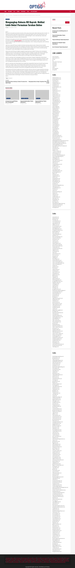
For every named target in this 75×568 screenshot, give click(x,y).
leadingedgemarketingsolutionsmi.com (60, 140)
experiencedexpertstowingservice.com (60, 487)
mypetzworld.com (56, 161)
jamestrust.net (55, 266)
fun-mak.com (55, 500)
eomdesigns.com (55, 466)
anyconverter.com (56, 272)
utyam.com (54, 190)
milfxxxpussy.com (56, 186)
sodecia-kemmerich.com (57, 499)
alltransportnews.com (56, 135)
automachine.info (56, 456)
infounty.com (55, 162)
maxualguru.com (55, 401)
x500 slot (13, 559)
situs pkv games (18, 40)
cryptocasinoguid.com (56, 139)
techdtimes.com (55, 84)
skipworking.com (55, 269)
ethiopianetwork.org (56, 423)
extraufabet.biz (55, 115)
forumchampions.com (56, 226)
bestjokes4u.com (55, 387)
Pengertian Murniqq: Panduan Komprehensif (42, 95)
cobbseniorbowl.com (56, 152)
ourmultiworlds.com (56, 221)
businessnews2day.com (57, 480)
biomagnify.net (55, 207)
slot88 (25, 562)
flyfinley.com (54, 382)
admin (7, 27)
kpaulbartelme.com (56, 491)
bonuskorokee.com (56, 516)
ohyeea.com (54, 193)
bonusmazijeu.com (56, 513)
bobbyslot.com (55, 391)
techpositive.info (55, 433)
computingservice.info (56, 431)
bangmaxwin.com (56, 299)
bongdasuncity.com (56, 402)
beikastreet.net (55, 218)
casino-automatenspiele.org (58, 263)
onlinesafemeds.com (56, 101)
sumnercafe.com (55, 182)
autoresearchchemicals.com (58, 344)
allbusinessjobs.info (56, 363)
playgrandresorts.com (56, 546)
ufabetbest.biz (55, 122)
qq (52, 60)
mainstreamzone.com (56, 418)
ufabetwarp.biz (55, 104)
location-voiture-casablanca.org (58, 490)
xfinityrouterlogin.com (56, 335)
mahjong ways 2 (29, 559)
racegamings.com (56, 541)
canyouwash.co (55, 81)
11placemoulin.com (56, 393)
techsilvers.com (55, 174)
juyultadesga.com (56, 159)
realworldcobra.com (56, 454)
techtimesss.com (55, 239)
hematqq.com (46, 560)
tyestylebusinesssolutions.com (58, 507)
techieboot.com (55, 85)
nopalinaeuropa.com (56, 206)
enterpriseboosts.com (56, 260)
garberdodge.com (56, 231)
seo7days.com (55, 287)
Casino (18, 11)
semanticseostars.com (56, 416)
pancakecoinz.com (56, 381)
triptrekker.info (55, 467)
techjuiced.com (55, 93)
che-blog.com (55, 380)
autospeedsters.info (56, 457)
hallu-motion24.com (56, 320)
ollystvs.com (54, 440)
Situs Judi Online (34, 11)
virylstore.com (55, 240)
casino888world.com (56, 501)
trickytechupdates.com (57, 338)
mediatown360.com (56, 329)
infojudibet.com (55, 370)
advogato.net (55, 256)
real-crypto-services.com (57, 160)
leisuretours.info (55, 427)
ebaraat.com (54, 92)
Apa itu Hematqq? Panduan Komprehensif (60, 47)
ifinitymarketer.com (56, 528)
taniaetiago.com (55, 199)
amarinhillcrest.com (56, 253)
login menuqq (52, 560)
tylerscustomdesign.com (57, 236)
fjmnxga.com (55, 297)
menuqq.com (8, 558)
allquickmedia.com (56, 278)
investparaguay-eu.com (57, 164)
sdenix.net (54, 252)
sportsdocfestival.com (56, 549)
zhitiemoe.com (55, 194)
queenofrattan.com (56, 445)
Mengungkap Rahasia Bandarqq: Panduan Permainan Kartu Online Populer (16, 81)
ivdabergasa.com (55, 157)
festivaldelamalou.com (56, 228)
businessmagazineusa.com (57, 476)
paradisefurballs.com (56, 406)
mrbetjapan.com (55, 283)
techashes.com (55, 80)
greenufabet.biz (55, 113)
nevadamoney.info (56, 307)
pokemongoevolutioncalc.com (58, 538)
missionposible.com (56, 332)
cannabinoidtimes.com (57, 408)
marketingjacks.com (56, 336)
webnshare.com (55, 420)
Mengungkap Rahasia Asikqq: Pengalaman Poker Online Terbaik (39, 81)
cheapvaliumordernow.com (57, 496)
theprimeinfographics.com (57, 495)
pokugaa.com (55, 543)
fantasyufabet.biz (56, 107)
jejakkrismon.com (56, 274)
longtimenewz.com (56, 531)
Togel (28, 11)
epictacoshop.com (56, 302)
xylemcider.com (55, 198)
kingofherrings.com (56, 282)
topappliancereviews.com (57, 337)
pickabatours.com (56, 365)
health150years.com (56, 243)
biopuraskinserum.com (57, 303)
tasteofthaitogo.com (56, 293)
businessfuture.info (56, 369)
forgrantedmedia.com (56, 234)
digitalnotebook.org (56, 399)
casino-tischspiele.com (57, 264)
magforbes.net (55, 249)
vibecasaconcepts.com (56, 473)
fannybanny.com (55, 526)
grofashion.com (55, 537)
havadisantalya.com (56, 83)
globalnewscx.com (56, 441)
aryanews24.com (55, 148)
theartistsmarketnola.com (57, 312)
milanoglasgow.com (56, 318)
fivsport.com (54, 177)
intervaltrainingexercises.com (58, 505)
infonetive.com (55, 300)
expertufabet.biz (55, 106)
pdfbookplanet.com (56, 444)
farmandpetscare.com (56, 429)
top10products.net (56, 364)
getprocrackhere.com (56, 524)
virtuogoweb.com (56, 97)
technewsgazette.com (56, 280)
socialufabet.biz (55, 119)
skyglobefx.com (55, 462)
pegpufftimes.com (56, 223)
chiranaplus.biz (55, 314)
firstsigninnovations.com (57, 230)
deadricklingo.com (56, 461)
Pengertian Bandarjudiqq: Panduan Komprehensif (27, 95)
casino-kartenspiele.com (57, 261)
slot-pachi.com (55, 403)
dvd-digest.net (55, 311)
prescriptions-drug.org (57, 244)
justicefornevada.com (56, 425)
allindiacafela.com (56, 324)
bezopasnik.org (55, 295)
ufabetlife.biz (55, 117)
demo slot (8, 559)
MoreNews (41, 566)
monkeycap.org (55, 251)
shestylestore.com (56, 550)
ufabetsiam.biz (55, 109)
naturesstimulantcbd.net (57, 204)
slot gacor (55, 558)
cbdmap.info (54, 372)
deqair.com (54, 173)
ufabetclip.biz (55, 105)
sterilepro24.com (55, 483)
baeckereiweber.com (56, 77)
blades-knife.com (55, 449)
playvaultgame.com (56, 545)
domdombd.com (55, 521)
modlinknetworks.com (56, 530)
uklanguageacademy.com (57, 360)
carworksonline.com (56, 238)
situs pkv (50, 558)
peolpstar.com (55, 235)
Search (53, 19)
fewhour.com (55, 414)
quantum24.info (55, 474)
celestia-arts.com (55, 225)
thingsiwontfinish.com (56, 551)
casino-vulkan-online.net (57, 327)
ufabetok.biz (55, 130)
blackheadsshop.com (56, 488)
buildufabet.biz (55, 134)
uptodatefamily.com (56, 187)
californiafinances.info (56, 304)
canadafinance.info (56, 306)
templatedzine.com (56, 178)
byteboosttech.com (56, 94)
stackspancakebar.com (57, 315)
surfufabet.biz (55, 121)
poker (53, 67)
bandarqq (54, 65)
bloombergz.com (55, 259)
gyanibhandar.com (56, 102)
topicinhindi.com (55, 359)
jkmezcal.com (55, 504)
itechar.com (54, 88)
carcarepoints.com (56, 169)
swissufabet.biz (55, 110)
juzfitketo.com (55, 200)
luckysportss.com (55, 533)
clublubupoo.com (55, 512)
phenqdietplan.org (56, 181)
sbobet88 (27, 560)
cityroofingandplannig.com (57, 156)
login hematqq (66, 560)
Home (5, 11)
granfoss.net (55, 323)
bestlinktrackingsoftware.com (58, 511)
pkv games (10, 78)
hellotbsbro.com (55, 428)
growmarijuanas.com (56, 419)
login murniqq (59, 560)
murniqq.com (39, 560)
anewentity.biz (55, 285)
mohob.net (54, 395)
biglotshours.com (56, 98)
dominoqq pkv (55, 68)
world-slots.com (55, 377)
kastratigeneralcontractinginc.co (59, 142)
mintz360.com (55, 394)
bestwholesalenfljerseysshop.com (59, 143)
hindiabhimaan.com (56, 340)
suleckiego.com (55, 346)
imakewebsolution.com (57, 378)
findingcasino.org (56, 453)
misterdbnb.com (55, 503)
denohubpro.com (55, 448)
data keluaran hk (55, 58)
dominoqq (54, 63)
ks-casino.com (55, 168)
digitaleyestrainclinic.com (57, 331)
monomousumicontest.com (58, 459)
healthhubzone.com (56, 90)
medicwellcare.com (56, 478)
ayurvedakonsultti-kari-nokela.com (59, 145)
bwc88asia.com (55, 165)
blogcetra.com (55, 437)
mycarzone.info (55, 471)
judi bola (60, 558)
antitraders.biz (55, 147)
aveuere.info (55, 407)
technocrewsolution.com (57, 245)
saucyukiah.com (55, 217)
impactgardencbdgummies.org (58, 203)
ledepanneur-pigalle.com (57, 310)
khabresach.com (55, 341)
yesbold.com (54, 89)
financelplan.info (55, 368)
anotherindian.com (56, 197)
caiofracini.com (55, 432)
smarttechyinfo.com (56, 398)
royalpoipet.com (55, 508)
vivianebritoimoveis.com (57, 248)
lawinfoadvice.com (56, 180)
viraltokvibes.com (56, 247)
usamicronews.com (56, 535)
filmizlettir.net (55, 219)
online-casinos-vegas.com (57, 333)
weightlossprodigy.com (57, 397)
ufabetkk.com (55, 277)
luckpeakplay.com (56, 534)
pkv (63, 558)
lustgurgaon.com (55, 389)
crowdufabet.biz (55, 132)
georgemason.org (56, 357)
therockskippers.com (56, 321)
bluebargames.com (56, 227)
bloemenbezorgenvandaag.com (58, 290)
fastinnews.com (55, 525)
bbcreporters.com (56, 138)
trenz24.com (54, 268)
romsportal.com (55, 547)
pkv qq (13, 558)
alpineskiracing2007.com (57, 325)
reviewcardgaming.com (57, 486)
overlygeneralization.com (57, 421)
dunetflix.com (55, 183)
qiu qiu (53, 59)
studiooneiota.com (56, 452)
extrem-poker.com (56, 166)
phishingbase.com (56, 539)
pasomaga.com (55, 202)
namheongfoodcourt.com (57, 316)
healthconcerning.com (56, 411)
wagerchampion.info (56, 458)
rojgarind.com (55, 412)
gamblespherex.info (56, 463)
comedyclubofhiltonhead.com (58, 492)
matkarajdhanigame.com (57, 374)
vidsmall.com (55, 479)
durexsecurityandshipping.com (58, 155)
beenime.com (55, 497)
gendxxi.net (54, 469)
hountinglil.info (55, 385)
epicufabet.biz (55, 127)
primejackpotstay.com (56, 542)
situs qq (30, 558)
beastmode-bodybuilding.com (58, 366)
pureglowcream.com (56, 289)
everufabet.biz (55, 131)
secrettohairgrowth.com (57, 291)
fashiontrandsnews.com (57, 136)
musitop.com (55, 189)
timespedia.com (55, 273)
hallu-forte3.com (55, 319)
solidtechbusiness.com (57, 484)
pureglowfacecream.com (57, 281)
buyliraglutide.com (56, 100)
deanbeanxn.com (55, 373)
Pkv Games (10, 11)
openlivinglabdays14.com (57, 144)
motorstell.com (55, 242)
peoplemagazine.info (56, 79)
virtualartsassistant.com (57, 493)
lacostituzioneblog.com (57, 191)
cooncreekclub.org (56, 222)
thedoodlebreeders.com (57, 170)
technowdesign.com (56, 153)
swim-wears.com (55, 232)
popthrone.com (55, 376)
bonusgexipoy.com (56, 517)
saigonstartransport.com (57, 298)
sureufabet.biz (55, 123)
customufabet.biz (56, 125)
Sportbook (23, 11)
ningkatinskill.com (56, 176)
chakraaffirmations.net (57, 386)
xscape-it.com (55, 149)
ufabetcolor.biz (55, 114)
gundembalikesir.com (56, 87)
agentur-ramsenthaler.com (58, 465)
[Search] (70, 11)
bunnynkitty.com (55, 294)
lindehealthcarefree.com (57, 361)
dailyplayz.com (55, 522)
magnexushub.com (56, 96)
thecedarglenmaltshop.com (58, 356)
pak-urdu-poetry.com (56, 436)
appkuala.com (55, 286)
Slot (14, 11)
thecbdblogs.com (55, 342)
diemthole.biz (55, 276)
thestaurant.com (55, 509)
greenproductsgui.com (57, 410)
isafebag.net (54, 257)
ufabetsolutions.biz (56, 118)
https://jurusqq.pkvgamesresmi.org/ (58, 562)
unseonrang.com (55, 435)
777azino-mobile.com (56, 151)
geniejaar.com (55, 390)
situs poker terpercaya (57, 61)
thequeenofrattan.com (57, 446)
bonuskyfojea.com (56, 514)
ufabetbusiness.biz (56, 111)
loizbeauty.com (55, 270)
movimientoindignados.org (57, 185)
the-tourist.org (55, 255)
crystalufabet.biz (55, 128)
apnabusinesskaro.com (57, 345)
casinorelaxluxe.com (56, 518)
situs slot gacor (55, 56)
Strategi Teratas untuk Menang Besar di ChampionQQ (12, 95)
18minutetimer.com (56, 415)
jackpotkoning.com (56, 529)
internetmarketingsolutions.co (58, 438)
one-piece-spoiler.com (56, 450)
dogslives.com (55, 442)
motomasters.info (56, 470)
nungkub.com (55, 195)
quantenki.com (55, 475)
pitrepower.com (55, 328)
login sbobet (22, 560)
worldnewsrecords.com (57, 482)
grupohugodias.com (56, 172)
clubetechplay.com (56, 520)
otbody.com (54, 265)
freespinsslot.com (56, 404)
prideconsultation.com (57, 383)
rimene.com (54, 308)
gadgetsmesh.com (56, 424)
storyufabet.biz (55, 126)
